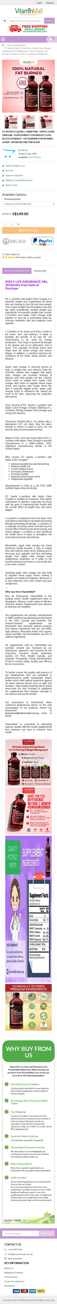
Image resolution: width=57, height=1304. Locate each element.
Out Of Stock (30, 230)
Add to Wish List (12, 254)
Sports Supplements (16, 45)
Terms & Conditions (14, 1281)
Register (50, 2)
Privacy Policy (11, 1277)
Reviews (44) (40, 271)
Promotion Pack (12, 199)
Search (49, 21)
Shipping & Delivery (13, 1272)
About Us (8, 1268)
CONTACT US (12, 1244)
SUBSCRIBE (46, 1233)
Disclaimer (9, 1285)
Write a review (34, 257)
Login (39, 2)
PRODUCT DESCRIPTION (17, 271)
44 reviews (21, 257)
